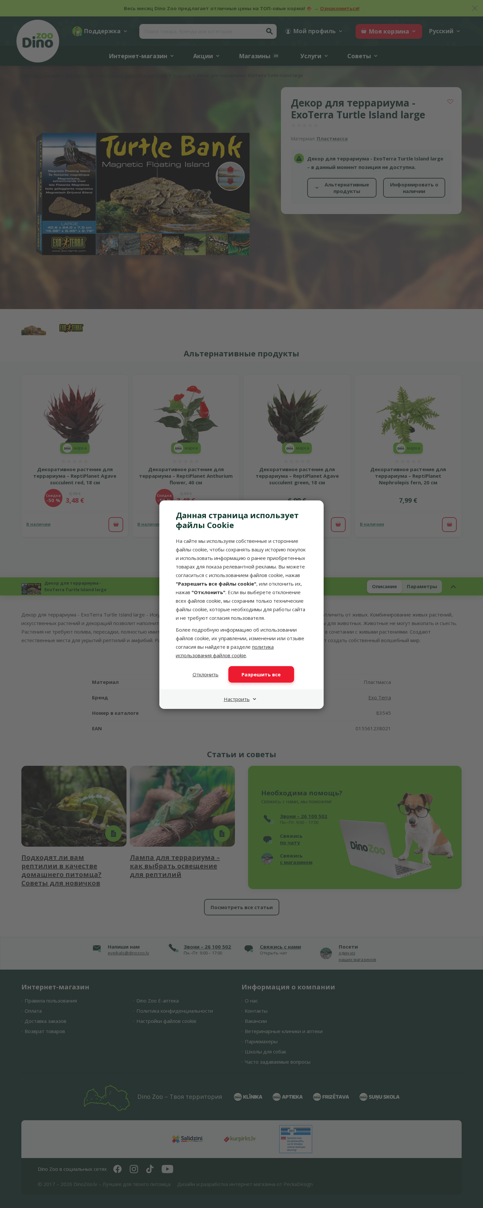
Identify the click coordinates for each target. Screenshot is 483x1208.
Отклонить (205, 674)
